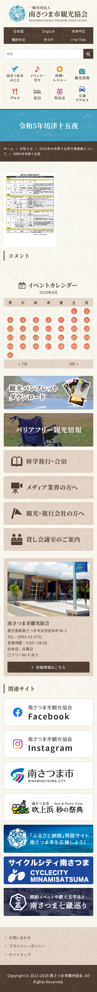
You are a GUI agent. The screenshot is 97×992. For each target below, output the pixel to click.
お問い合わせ (20, 937)
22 (74, 337)
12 (36, 328)
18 (23, 337)
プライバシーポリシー (27, 945)
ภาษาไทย (78, 39)
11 (23, 328)
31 (10, 355)
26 (36, 346)
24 (10, 346)
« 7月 (22, 363)
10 (10, 328)
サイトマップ (20, 954)
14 (61, 328)
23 (87, 337)
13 (48, 328)
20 (48, 337)
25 (23, 346)
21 (61, 337)
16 (87, 328)
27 (48, 346)
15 (74, 328)
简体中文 (78, 31)
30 (87, 346)
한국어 (48, 39)
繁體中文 (19, 39)
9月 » (74, 363)
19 (36, 337)
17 (10, 337)
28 (61, 346)
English (48, 31)
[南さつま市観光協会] (48, 10)
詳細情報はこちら (50, 667)
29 (74, 346)
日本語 (18, 31)
